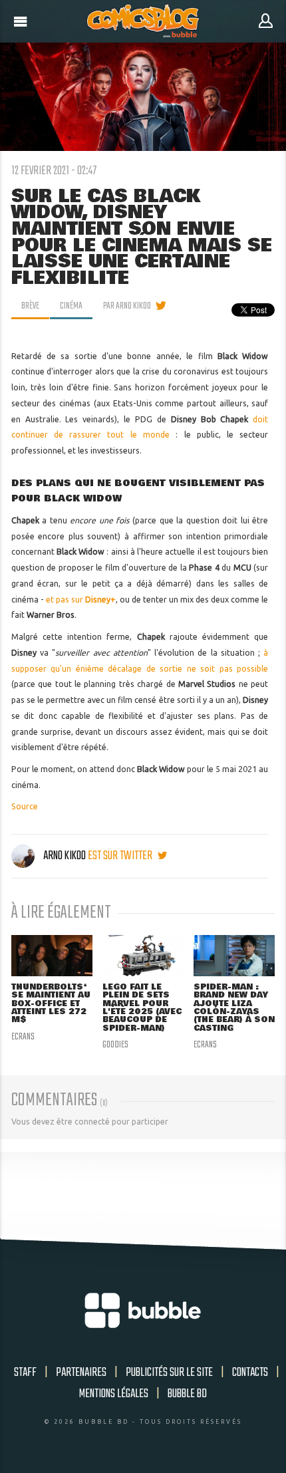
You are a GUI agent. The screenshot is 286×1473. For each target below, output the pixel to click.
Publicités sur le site (169, 1373)
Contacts (250, 1373)
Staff (25, 1373)
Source (24, 806)
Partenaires (81, 1373)
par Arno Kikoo (127, 306)
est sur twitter (121, 856)
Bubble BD (187, 1394)
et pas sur (81, 599)
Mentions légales (113, 1394)
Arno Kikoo (64, 856)
